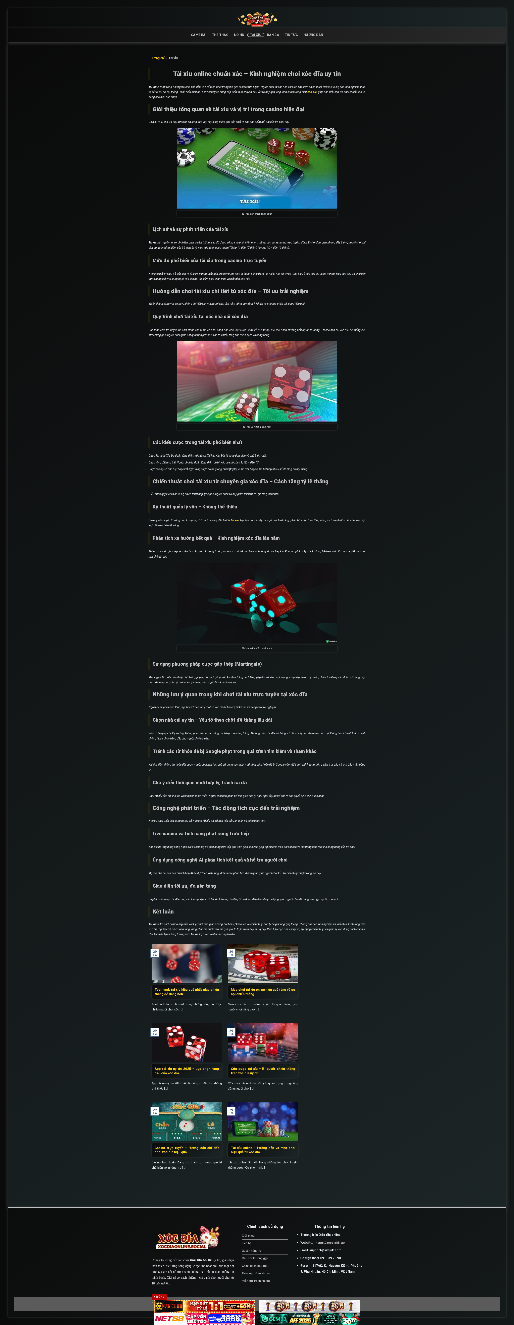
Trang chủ (158, 58)
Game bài (198, 35)
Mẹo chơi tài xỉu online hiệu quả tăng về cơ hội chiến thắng (263, 992)
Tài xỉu (255, 35)
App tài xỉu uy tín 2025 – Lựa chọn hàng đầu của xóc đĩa (187, 1071)
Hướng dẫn (313, 35)
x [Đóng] (159, 1296)
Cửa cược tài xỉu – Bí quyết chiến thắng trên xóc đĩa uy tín (263, 1071)
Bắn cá (273, 35)
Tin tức (291, 35)
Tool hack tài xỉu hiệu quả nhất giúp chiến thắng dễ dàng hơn (187, 992)
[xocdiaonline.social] (257, 19)
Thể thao (220, 35)
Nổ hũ (239, 35)
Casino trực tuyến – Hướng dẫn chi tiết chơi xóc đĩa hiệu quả (187, 1150)
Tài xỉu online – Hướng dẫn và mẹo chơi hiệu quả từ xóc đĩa (263, 1150)
